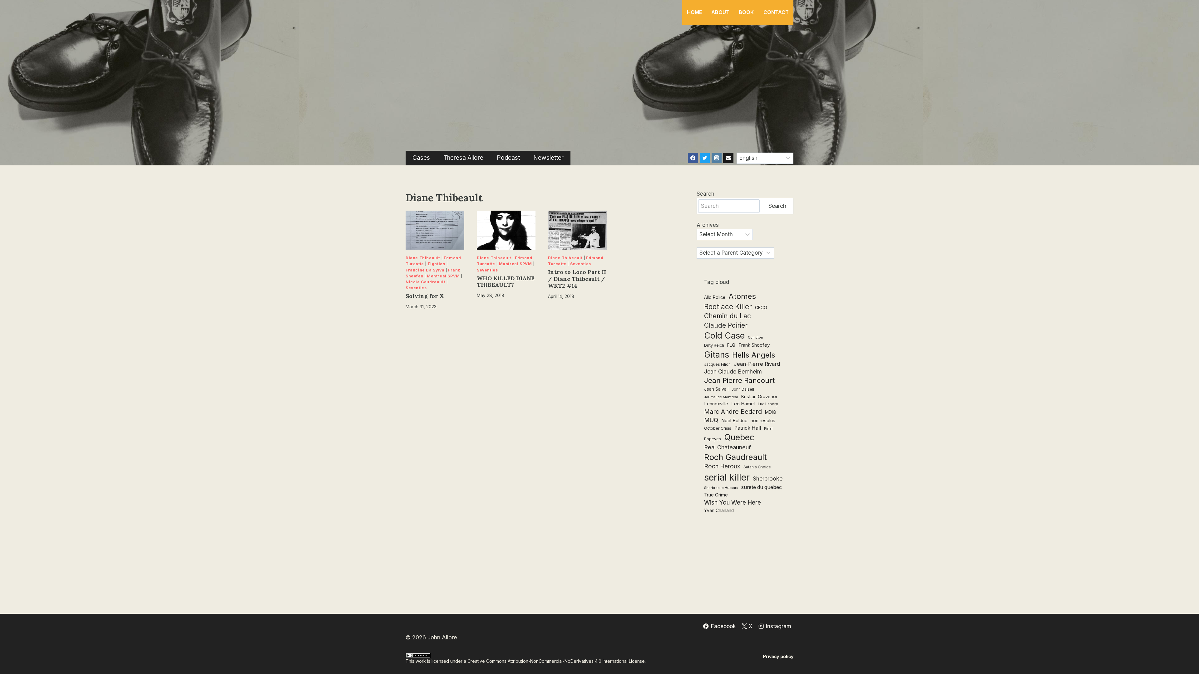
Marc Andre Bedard (733, 411)
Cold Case (724, 335)
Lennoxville (716, 404)
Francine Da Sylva (425, 270)
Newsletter (548, 157)
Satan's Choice (757, 467)
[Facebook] (693, 158)
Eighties (436, 263)
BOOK (746, 12)
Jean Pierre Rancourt (739, 380)
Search (705, 194)
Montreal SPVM (443, 276)
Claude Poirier (726, 325)
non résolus (763, 420)
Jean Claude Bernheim (733, 371)
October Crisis (717, 428)
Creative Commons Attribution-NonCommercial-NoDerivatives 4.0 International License (556, 661)
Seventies (416, 288)
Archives (708, 225)
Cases (421, 157)
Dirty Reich (714, 345)
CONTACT (776, 12)
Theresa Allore (463, 157)
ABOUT (720, 12)
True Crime (716, 495)
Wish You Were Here (732, 502)
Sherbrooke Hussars (721, 488)
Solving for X (425, 296)
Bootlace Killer (728, 306)
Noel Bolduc (734, 420)
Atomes (742, 296)
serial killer (727, 477)
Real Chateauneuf (727, 447)
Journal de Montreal (721, 397)
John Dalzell (743, 389)
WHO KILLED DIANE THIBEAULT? (506, 282)
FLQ (731, 345)
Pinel (768, 429)
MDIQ (770, 412)
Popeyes (712, 439)
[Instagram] (717, 158)
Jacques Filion (717, 364)
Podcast (508, 157)
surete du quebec (761, 487)
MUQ (711, 420)
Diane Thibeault (423, 258)
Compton (755, 337)
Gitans (716, 354)
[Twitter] (705, 158)
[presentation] (435, 230)
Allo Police (714, 297)
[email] (728, 158)
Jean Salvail (716, 389)
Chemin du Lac (727, 316)
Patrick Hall (747, 428)
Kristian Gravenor (759, 396)
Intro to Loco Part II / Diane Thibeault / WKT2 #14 (577, 278)
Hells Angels (753, 355)
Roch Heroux (722, 466)
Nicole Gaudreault (425, 282)
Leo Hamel (743, 404)
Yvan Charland (719, 510)
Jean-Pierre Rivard (757, 364)
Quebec (739, 437)
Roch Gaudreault (735, 457)
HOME (694, 12)
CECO (761, 307)
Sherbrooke (767, 478)
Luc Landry (768, 404)
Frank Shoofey (754, 345)
